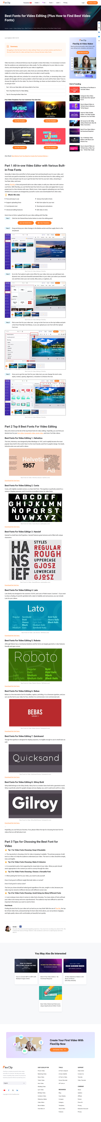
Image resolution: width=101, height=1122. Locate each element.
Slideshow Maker (42, 1099)
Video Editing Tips (19, 28)
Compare (61, 1099)
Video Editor (41, 1102)
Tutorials (80, 1077)
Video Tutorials (82, 1080)
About (79, 1089)
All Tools (61, 1083)
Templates (26, 3)
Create (36, 2)
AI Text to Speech (63, 1070)
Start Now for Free (83, 52)
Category (61, 1102)
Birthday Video (41, 1093)
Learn (57, 2)
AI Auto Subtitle (63, 1074)
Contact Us (81, 1074)
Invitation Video (42, 1096)
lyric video (21, 433)
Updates (80, 1093)
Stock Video (62, 1108)
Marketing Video (42, 1074)
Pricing (65, 2)
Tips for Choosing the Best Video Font (16, 94)
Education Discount (83, 1108)
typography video (29, 433)
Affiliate (80, 1096)
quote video (39, 433)
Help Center (81, 1070)
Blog (60, 1093)
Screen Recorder (63, 1080)
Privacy (80, 1112)
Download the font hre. (12, 585)
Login (83, 2)
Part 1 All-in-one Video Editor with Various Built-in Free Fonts (22, 87)
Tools (50, 2)
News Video (41, 1077)
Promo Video (41, 1070)
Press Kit (80, 1102)
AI (44, 2)
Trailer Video (41, 1080)
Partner (80, 1099)
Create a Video (92, 2)
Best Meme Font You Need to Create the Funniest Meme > (30, 156)
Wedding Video (42, 1086)
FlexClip (12, 184)
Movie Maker (41, 1105)
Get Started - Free (58, 1049)
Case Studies (62, 1096)
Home (6, 28)
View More (40, 1108)
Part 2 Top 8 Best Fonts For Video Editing (17, 91)
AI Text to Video (63, 1077)
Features (61, 1112)
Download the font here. (12, 480)
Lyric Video (41, 1089)
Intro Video (41, 1083)
